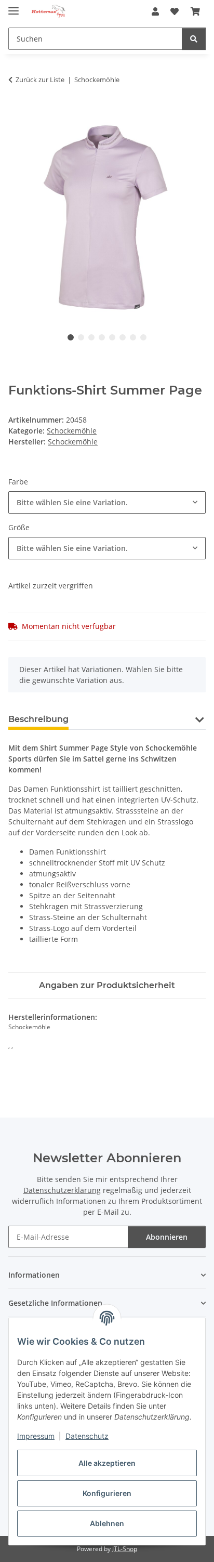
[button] (155, 11)
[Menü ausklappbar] (13, 6)
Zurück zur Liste (40, 79)
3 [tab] (91, 337)
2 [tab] (81, 337)
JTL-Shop (124, 1548)
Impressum (36, 1436)
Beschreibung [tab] (38, 719)
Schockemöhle (72, 431)
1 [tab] (71, 337)
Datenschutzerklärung (62, 1190)
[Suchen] (194, 39)
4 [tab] (102, 337)
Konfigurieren (107, 1493)
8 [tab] (143, 337)
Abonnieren (167, 1237)
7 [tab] (133, 337)
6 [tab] (122, 337)
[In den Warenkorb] (16, 112)
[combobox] (107, 502)
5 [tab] (112, 337)
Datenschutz (87, 1436)
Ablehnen (107, 1523)
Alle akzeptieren (107, 1463)
